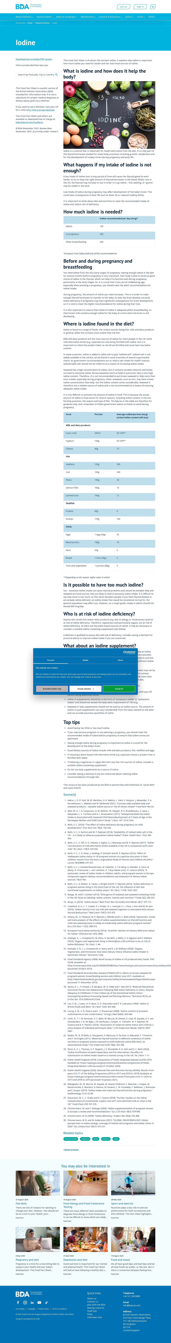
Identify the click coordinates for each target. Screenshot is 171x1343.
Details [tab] (85, 660)
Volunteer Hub (94, 1317)
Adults (95, 1139)
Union (140, 16)
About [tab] (120, 660)
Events (128, 16)
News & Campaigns (66, 16)
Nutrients (105, 1139)
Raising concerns (95, 1307)
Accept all (119, 689)
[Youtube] (39, 1302)
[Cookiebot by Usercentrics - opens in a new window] (125, 652)
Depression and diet (75, 1259)
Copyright (31, 1309)
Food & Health (44, 16)
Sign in (140, 6)
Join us (123, 6)
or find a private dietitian (42, 110)
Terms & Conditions (59, 1309)
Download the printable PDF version (34, 59)
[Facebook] (18, 1302)
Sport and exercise (122, 1203)
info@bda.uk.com (131, 1305)
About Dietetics (23, 16)
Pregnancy (85, 1139)
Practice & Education (109, 16)
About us (91, 1298)
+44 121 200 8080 (131, 1296)
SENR (151, 16)
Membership (87, 16)
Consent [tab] (50, 660)
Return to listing (71, 1150)
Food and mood (120, 1259)
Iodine (116, 1139)
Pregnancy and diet (27, 1259)
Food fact (20, 1218)
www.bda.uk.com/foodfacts (29, 122)
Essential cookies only (52, 689)
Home (29, 23)
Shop (89, 1314)
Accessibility (20, 1309)
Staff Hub (92, 1311)
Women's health (71, 1139)
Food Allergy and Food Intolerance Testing (83, 1205)
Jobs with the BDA (96, 1304)
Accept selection (84, 689)
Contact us (92, 1301)
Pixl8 (38, 1319)
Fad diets (21, 1203)
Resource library (42, 23)
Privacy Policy (43, 1309)
